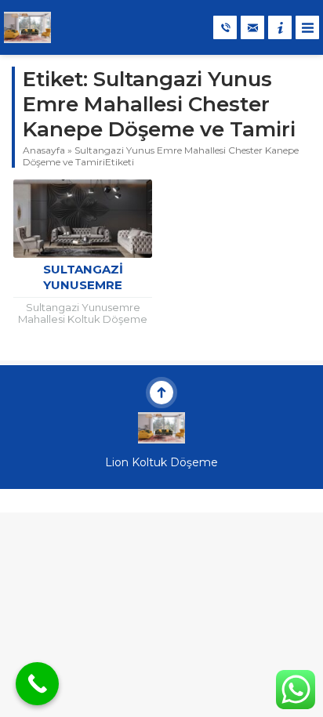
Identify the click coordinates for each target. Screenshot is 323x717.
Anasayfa (44, 150)
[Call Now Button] (37, 683)
